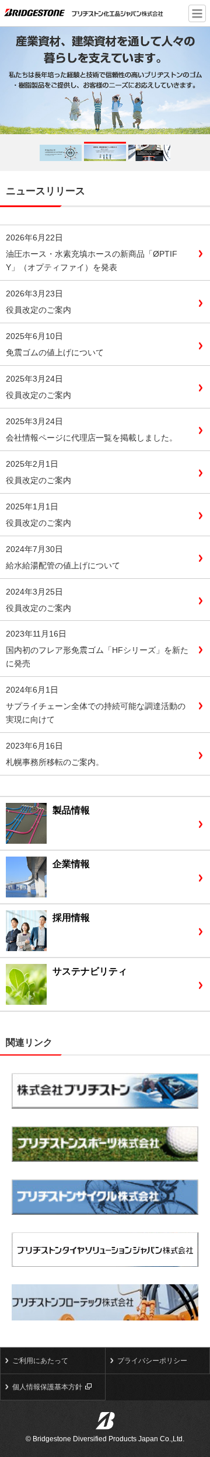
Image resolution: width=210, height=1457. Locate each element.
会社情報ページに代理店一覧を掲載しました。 (91, 437)
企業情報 (71, 864)
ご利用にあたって (40, 1361)
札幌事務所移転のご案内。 (55, 762)
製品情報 (71, 810)
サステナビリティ (89, 971)
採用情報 (71, 918)
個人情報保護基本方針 (47, 1387)
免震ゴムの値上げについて (55, 352)
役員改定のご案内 (38, 310)
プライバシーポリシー (152, 1361)
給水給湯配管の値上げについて (63, 565)
